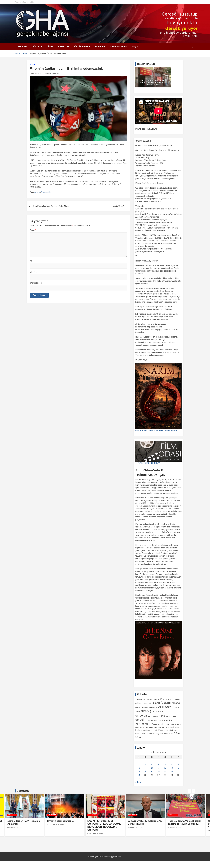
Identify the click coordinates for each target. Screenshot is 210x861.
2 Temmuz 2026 (13, 824)
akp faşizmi (163, 702)
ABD (160, 699)
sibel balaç (173, 730)
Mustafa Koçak (157, 730)
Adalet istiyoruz (141, 703)
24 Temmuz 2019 (36, 73)
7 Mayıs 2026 (133, 827)
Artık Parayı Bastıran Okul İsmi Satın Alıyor (51, 206)
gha (46, 73)
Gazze (173, 716)
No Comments (55, 73)
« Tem (138, 782)
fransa (168, 716)
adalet (177, 699)
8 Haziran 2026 (53, 833)
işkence (177, 727)
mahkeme (146, 730)
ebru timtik (158, 711)
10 (139, 768)
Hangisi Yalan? (118, 206)
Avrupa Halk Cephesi (141, 707)
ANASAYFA (23, 46)
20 (158, 772)
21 (165, 772)
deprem (176, 707)
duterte (37, 192)
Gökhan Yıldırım (151, 724)
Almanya (176, 703)
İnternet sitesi (36, 283)
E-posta (33, 272)
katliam (138, 730)
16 (178, 768)
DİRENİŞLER (63, 46)
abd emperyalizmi (168, 699)
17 (139, 772)
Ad (31, 261)
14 (165, 768)
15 (172, 768)
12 (152, 768)
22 (172, 772)
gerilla (48, 192)
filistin (162, 716)
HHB (155, 727)
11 (145, 768)
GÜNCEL (36, 46)
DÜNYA (50, 46)
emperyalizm (143, 715)
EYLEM (155, 716)
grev (163, 720)
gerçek (139, 719)
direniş (146, 711)
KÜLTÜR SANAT (81, 46)
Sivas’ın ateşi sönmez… (20, 821)
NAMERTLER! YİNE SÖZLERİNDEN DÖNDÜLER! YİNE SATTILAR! (183, 824)
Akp (151, 702)
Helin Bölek (149, 727)
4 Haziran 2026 (93, 827)
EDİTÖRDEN (12, 815)
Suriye (137, 734)
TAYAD (143, 734)
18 (145, 772)
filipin (43, 192)
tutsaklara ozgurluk (155, 734)
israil (172, 727)
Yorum (33, 230)
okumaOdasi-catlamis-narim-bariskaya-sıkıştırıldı (156, 430)
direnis (137, 712)
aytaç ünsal (153, 707)
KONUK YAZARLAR (118, 46)
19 (152, 772)
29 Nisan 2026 (173, 830)
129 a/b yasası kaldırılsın (143, 699)
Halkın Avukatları (170, 724)
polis (166, 730)
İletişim (134, 46)
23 (178, 772)
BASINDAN (100, 46)
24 (139, 775)
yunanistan (168, 734)
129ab (155, 699)
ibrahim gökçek (163, 727)
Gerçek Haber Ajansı (152, 720)
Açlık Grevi (164, 706)
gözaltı (161, 724)
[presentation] (189, 791)
